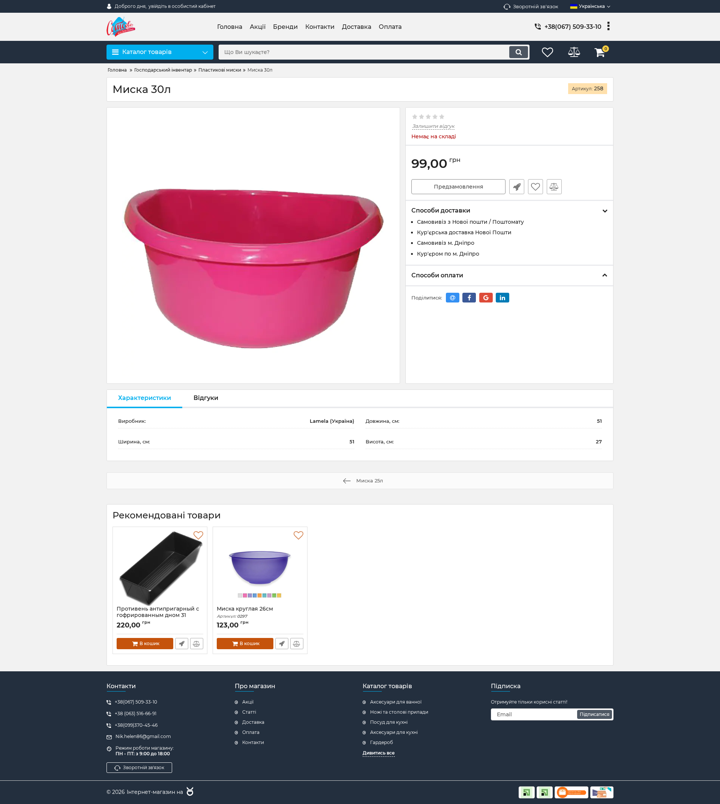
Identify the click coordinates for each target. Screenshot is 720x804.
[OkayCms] (189, 792)
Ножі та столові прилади (399, 712)
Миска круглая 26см (245, 612)
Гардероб (381, 742)
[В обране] (535, 186)
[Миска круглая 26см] (260, 568)
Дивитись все (379, 753)
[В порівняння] (554, 186)
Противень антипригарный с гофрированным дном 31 (158, 615)
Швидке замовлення (516, 186)
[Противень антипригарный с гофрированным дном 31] (160, 568)
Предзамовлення (458, 186)
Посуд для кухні (389, 722)
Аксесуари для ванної (396, 702)
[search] (518, 52)
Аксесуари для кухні (394, 732)
